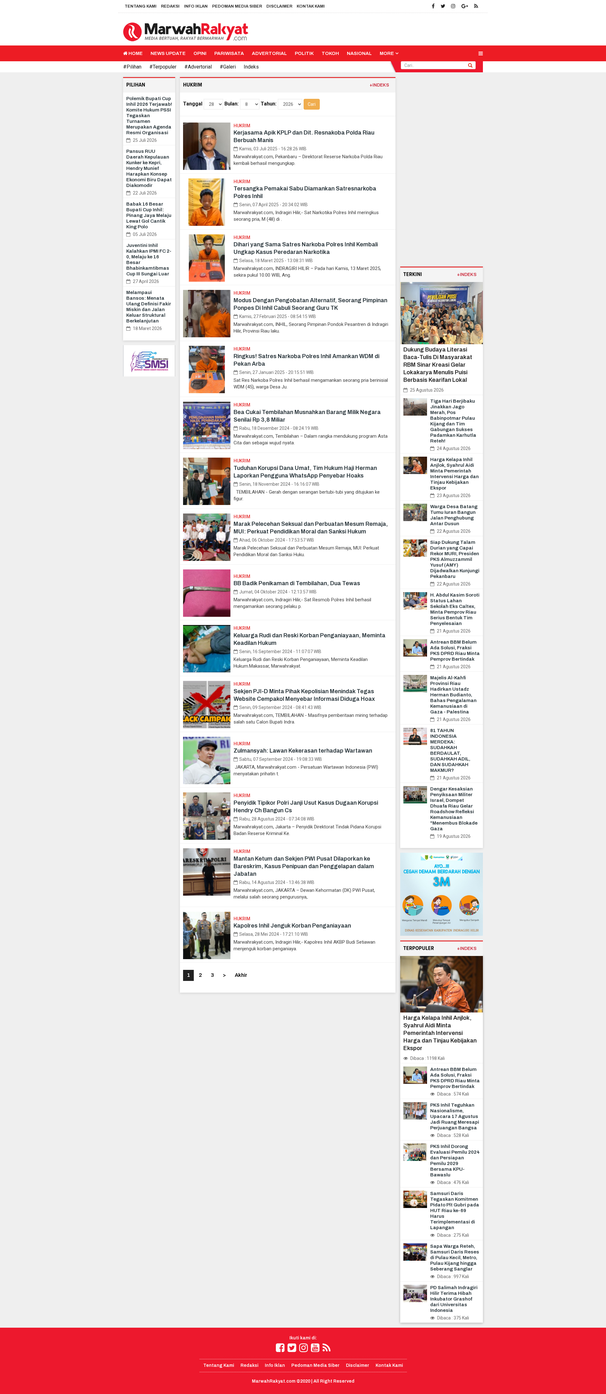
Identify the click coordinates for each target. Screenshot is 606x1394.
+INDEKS (379, 85)
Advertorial (269, 53)
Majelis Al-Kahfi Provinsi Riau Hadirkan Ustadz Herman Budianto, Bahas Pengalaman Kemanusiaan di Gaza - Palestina (453, 694)
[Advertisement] (441, 172)
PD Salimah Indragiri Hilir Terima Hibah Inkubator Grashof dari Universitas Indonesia (454, 1299)
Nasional (359, 53)
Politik (304, 53)
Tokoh (330, 53)
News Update (168, 53)
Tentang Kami (141, 6)
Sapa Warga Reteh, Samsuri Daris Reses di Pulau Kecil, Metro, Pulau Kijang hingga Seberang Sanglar (454, 1257)
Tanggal (192, 104)
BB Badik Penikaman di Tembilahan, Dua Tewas (297, 583)
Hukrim (242, 125)
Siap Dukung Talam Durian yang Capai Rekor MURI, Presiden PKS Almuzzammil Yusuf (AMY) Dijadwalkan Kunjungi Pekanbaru (454, 559)
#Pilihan (132, 67)
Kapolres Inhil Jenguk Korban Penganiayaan (292, 925)
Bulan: (231, 104)
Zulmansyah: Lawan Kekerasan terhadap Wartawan (303, 751)
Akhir (241, 975)
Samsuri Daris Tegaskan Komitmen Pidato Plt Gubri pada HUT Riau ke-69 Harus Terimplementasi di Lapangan (454, 1210)
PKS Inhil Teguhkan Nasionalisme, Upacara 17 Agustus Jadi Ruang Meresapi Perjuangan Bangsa (454, 1116)
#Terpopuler (162, 67)
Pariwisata (229, 53)
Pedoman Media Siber (237, 6)
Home (135, 53)
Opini (199, 53)
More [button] (387, 53)
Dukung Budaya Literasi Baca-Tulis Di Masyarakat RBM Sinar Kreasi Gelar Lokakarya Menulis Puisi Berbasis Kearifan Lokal (437, 364)
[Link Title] (280, 1348)
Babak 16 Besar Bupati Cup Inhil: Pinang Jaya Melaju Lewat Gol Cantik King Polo (148, 215)
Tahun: (268, 104)
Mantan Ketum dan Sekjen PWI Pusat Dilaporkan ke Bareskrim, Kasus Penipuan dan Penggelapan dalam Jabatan (304, 866)
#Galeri (228, 67)
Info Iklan (196, 6)
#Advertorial (198, 67)
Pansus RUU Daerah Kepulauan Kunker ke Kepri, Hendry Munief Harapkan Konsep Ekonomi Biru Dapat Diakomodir (149, 168)
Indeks (251, 67)
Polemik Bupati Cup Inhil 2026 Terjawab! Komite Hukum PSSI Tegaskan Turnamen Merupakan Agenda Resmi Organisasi (149, 115)
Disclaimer (279, 6)
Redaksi (170, 6)
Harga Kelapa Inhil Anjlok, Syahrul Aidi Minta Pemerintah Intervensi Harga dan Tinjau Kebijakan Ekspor (440, 1033)
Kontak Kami (311, 6)
